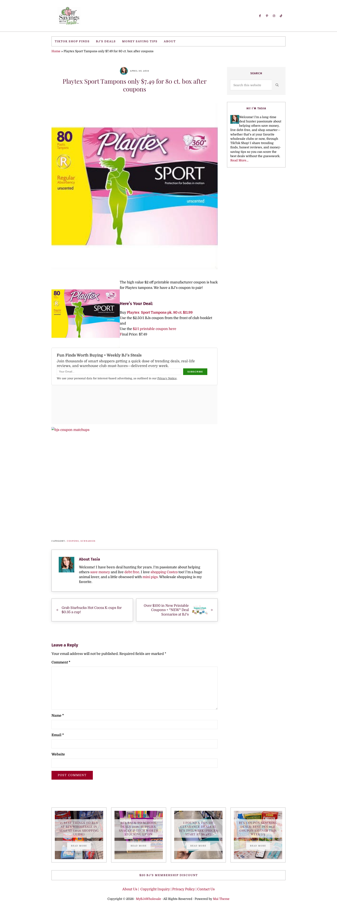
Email (57, 735)
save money (100, 572)
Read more (81, 846)
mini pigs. (151, 577)
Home (55, 51)
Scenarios (88, 541)
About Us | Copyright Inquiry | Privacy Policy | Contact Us (168, 889)
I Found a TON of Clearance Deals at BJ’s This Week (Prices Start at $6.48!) (198, 828)
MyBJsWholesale (148, 899)
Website (58, 754)
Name (57, 715)
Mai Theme (221, 899)
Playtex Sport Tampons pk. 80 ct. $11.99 (160, 312)
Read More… (239, 160)
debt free (131, 572)
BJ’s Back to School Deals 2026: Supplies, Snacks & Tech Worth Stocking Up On (138, 828)
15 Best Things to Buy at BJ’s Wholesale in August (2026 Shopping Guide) (79, 828)
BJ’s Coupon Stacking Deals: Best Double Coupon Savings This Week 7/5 (258, 828)
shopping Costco (164, 572)
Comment (60, 662)
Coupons (73, 541)
